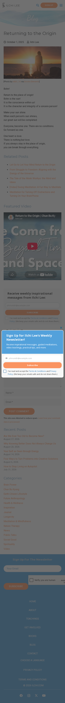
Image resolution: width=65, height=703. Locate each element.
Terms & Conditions (37, 371)
